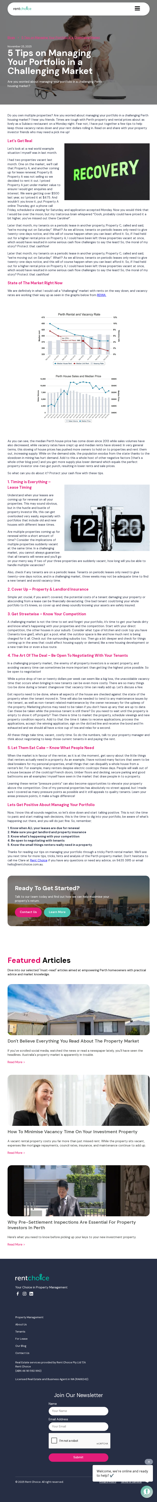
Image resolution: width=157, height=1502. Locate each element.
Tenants (20, 1331)
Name (53, 1404)
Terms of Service (131, 1482)
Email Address (58, 1419)
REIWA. (101, 295)
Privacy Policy (107, 1482)
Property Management (29, 1317)
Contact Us (28, 912)
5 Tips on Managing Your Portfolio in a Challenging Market (60, 38)
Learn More (57, 912)
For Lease (21, 1338)
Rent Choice (38, 860)
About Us (21, 1324)
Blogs (11, 38)
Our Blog (20, 1346)
